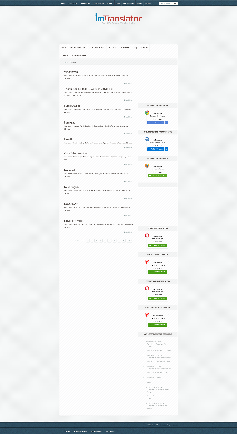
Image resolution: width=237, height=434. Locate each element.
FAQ (135, 48)
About (139, 3)
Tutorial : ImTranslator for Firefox (158, 361)
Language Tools (97, 48)
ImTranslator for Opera (153, 366)
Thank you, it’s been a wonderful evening (88, 88)
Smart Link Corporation (159, 425)
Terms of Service (80, 431)
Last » (130, 240)
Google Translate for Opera (154, 387)
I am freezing (72, 105)
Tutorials (124, 48)
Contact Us (110, 431)
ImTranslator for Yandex (153, 377)
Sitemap (67, 431)
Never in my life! (73, 220)
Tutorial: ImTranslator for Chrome (159, 350)
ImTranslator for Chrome (153, 342)
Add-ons (112, 48)
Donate (148, 3)
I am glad (69, 122)
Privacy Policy (96, 431)
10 (114, 240)
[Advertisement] (118, 35)
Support (110, 3)
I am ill (68, 139)
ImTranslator (98, 3)
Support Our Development (73, 56)
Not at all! (69, 170)
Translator (85, 3)
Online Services (77, 48)
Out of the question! (76, 153)
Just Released (128, 3)
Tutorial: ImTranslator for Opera (158, 372)
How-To (144, 48)
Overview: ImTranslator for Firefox (159, 358)
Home (63, 3)
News (118, 3)
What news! (71, 72)
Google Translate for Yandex (155, 403)
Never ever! (71, 204)
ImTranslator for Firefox (153, 355)
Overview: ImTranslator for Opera (159, 369)
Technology (73, 3)
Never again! (71, 187)
